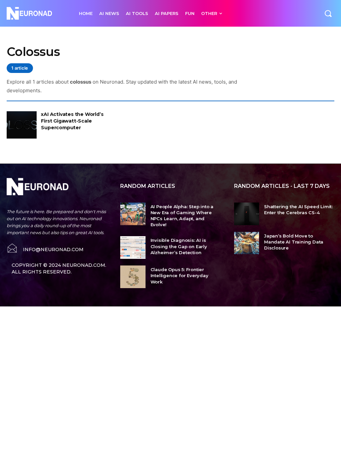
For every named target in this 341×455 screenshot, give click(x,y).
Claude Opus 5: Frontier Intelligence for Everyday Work (179, 275)
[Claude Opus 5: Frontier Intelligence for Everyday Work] (132, 276)
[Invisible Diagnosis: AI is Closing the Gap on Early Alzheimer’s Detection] (132, 247)
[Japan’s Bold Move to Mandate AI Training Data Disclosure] (246, 243)
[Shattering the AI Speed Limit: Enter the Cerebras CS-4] (246, 214)
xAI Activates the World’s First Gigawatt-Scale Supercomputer (72, 120)
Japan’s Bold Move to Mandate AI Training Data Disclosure (293, 241)
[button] (328, 13)
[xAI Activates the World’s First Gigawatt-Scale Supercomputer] (22, 124)
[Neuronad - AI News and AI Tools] (36, 13)
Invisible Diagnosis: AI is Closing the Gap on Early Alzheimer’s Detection (179, 246)
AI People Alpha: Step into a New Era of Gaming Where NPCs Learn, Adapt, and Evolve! (182, 216)
